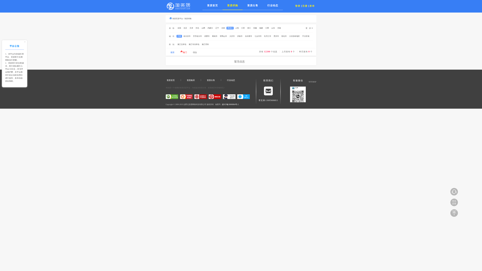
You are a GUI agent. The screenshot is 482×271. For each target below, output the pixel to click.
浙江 (249, 28)
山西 (203, 28)
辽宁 (217, 28)
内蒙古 (210, 28)
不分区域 (305, 36)
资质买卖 (183, 88)
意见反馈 (454, 202)
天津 (191, 28)
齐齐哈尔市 (197, 36)
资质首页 (171, 80)
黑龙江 (230, 28)
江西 (267, 28)
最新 (172, 52)
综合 (195, 52)
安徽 (255, 28)
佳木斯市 (248, 36)
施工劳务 (205, 44)
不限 (179, 36)
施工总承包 (181, 44)
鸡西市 (207, 36)
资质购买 (191, 80)
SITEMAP (312, 82)
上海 (237, 28)
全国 (179, 28)
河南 (279, 28)
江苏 (243, 28)
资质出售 (211, 80)
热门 (184, 52)
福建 (261, 28)
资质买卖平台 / (178, 19)
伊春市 (240, 36)
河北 (197, 28)
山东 (273, 28)
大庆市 (232, 36)
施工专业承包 (194, 44)
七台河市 (258, 36)
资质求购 (187, 19)
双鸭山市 (223, 36)
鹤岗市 (214, 36)
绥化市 (284, 36)
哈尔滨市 (187, 36)
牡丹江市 (267, 36)
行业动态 (231, 80)
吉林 (223, 28)
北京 (185, 28)
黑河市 (276, 36)
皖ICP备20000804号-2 (230, 104)
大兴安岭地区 (294, 36)
